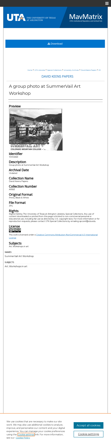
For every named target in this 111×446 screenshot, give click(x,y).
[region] (55, 429)
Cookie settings (26, 434)
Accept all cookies (88, 425)
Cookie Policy (23, 438)
